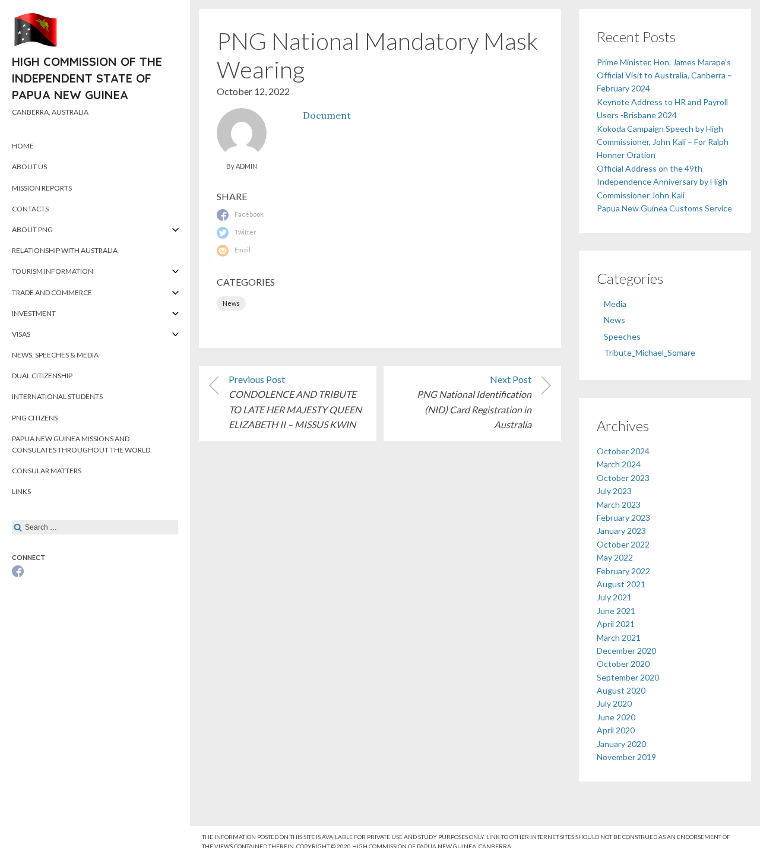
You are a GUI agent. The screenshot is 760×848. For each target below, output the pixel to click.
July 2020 (614, 703)
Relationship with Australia (65, 250)
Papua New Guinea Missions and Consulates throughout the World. (82, 444)
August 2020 (621, 690)
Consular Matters (46, 470)
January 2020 (621, 744)
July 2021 (614, 597)
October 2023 (623, 478)
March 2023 (619, 504)
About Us (29, 166)
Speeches (622, 336)
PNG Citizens (35, 417)
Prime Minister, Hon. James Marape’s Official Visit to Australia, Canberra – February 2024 (664, 75)
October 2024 (623, 451)
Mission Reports (42, 187)
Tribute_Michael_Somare (649, 352)
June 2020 (616, 717)
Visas (21, 334)
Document (327, 115)
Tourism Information (52, 271)
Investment (34, 313)
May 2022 (615, 557)
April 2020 (616, 730)
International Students (57, 396)
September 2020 (628, 677)
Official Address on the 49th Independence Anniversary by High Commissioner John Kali (662, 181)
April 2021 (616, 624)
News (231, 303)
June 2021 (616, 611)
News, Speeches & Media (55, 354)
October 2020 (623, 664)
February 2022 (623, 571)
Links (21, 491)
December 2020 (626, 651)
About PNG (32, 229)
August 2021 (621, 584)
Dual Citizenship (42, 375)
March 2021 (619, 637)
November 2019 (626, 757)
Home (23, 145)
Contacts (30, 208)
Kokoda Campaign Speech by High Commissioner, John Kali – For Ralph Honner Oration (663, 142)
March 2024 (619, 464)
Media (615, 304)
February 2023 (623, 517)
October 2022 (623, 544)
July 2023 (614, 491)
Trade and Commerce (52, 292)
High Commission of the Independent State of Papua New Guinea (87, 78)
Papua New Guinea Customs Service (664, 208)
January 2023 (621, 531)
